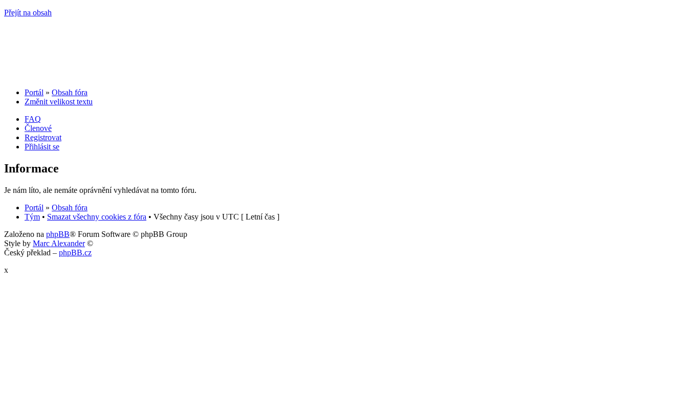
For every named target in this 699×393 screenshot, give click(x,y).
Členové (38, 128)
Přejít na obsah (28, 12)
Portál (34, 92)
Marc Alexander (59, 243)
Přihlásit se (42, 146)
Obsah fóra (70, 92)
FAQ (33, 119)
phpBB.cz (75, 252)
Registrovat (43, 137)
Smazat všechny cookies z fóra (96, 216)
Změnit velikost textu (59, 101)
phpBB (58, 234)
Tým (32, 216)
